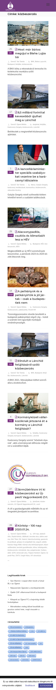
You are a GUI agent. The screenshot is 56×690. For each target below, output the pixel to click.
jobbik (44, 542)
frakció (24, 539)
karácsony (11, 187)
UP (31, 556)
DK (20, 539)
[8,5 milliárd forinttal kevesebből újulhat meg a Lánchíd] (28, 96)
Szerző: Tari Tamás (18, 62)
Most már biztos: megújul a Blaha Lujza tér (30, 53)
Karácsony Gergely (15, 127)
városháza (37, 556)
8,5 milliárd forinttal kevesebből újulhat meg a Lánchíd (30, 116)
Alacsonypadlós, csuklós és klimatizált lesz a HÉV (30, 235)
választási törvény (14, 190)
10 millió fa (41, 631)
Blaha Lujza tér (40, 62)
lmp (28, 550)
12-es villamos (15, 643)
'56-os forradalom (15, 627)
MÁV (18, 247)
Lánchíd (36, 127)
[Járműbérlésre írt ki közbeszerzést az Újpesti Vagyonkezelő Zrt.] (28, 471)
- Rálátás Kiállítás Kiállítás (18, 631)
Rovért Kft (32, 310)
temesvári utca (22, 553)
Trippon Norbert (34, 553)
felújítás (18, 64)
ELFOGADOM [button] (45, 686)
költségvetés (42, 547)
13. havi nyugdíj (30, 643)
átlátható (25, 536)
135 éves (25, 659)
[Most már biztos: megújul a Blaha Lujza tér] (28, 33)
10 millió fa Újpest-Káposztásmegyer (21, 639)
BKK (32, 62)
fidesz (33, 185)
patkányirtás (23, 310)
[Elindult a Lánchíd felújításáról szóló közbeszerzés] (28, 345)
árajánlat (36, 124)
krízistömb (22, 550)
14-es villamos (15, 647)
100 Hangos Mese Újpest (18, 651)
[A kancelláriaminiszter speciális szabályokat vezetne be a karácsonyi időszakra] (28, 155)
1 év (32, 631)
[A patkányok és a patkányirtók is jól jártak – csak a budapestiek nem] (28, 277)
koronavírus (30, 187)
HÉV (42, 244)
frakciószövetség (34, 539)
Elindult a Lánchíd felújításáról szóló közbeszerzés (29, 364)
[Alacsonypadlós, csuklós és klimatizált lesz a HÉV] (28, 218)
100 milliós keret (36, 651)
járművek (36, 501)
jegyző (38, 542)
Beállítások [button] (30, 685)
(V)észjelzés (29, 627)
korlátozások (20, 187)
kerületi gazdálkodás (24, 547)
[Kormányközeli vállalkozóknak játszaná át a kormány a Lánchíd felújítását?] (28, 403)
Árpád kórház (16, 536)
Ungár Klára (25, 556)
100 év (22, 655)
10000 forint (36, 659)
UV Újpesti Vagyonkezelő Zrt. (25, 504)
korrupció (17, 436)
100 (26, 647)
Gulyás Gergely (41, 185)
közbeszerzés (27, 64)
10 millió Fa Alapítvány (17, 635)
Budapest (11, 64)
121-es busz (14, 659)
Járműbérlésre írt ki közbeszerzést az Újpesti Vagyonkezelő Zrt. (31, 493)
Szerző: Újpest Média (18, 124)
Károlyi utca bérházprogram (33, 545)
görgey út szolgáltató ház (26, 542)
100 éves (32, 655)
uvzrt (38, 504)
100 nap (36, 534)
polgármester (35, 550)
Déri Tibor (14, 539)
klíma (35, 547)
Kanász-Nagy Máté (15, 545)
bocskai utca (34, 536)
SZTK (14, 553)
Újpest (43, 553)
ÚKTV (18, 556)
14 (41, 643)
